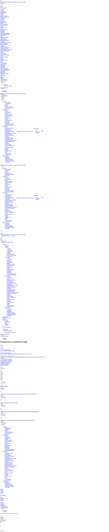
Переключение (3, 353)
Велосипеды (9, 309)
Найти (2, 517)
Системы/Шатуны (16, 356)
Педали (21, 356)
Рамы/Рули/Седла (15, 353)
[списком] (1, 366)
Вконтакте (5, 90)
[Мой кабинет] (0, 232)
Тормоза (7, 353)
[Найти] (1, 5)
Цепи (1, 356)
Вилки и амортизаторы (23, 353)
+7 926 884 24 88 (4, 79)
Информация (7, 321)
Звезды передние (26, 356)
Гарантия (2, 504)
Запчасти (9, 249)
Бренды (1, 492)
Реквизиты (2, 498)
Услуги (1, 491)
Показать (2, 388)
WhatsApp (5, 91)
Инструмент (9, 277)
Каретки (11, 356)
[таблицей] (2, 366)
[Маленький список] (0, 367)
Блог (1, 497)
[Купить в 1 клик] (0, 390)
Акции (1, 490)
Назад (7, 245)
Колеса (10, 353)
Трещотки (8, 356)
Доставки (2, 503)
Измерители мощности (40, 356)
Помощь (2, 500)
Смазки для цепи (32, 356)
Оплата (1, 502)
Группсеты (30, 353)
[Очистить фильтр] (1, 387)
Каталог (6, 246)
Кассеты (4, 356)
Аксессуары (9, 259)
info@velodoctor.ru (4, 87)
